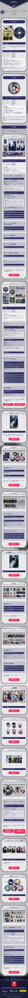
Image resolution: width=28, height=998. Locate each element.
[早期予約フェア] (8, 403)
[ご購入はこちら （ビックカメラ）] (8, 829)
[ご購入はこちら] (19, 403)
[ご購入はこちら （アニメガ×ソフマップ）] (19, 829)
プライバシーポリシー (14, 994)
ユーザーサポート (22, 994)
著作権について (5, 994)
